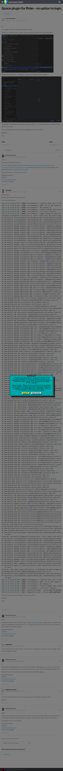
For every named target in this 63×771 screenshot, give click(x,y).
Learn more (34, 382)
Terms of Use (40, 387)
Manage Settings (36, 393)
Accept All (25, 393)
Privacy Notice (28, 387)
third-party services (20, 389)
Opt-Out (42, 390)
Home (6, 2)
